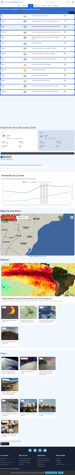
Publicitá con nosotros (6, 462)
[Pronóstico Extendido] (11, 2)
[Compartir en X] (4, 157)
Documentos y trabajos (25, 462)
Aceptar (61, 472)
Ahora (18, 5)
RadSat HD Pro (41, 464)
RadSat (44, 5)
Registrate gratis (5, 464)
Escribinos (3, 460)
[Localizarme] (69, 2)
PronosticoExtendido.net (43, 460)
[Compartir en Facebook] (1, 157)
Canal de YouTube (60, 464)
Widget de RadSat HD (24, 460)
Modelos (55, 5)
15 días (30, 5)
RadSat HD (40, 462)
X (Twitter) (58, 462)
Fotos (3, 353)
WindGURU (37, 5)
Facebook (58, 458)
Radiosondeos (41, 466)
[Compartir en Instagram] (7, 157)
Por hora (24, 5)
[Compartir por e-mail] (10, 157)
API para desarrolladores (25, 458)
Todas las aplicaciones (42, 458)
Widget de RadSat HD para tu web (37, 256)
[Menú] (73, 2)
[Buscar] (66, 2)
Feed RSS (21, 464)
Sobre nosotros (4, 458)
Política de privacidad (51, 472)
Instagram (58, 460)
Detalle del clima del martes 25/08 (18, 127)
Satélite (49, 5)
